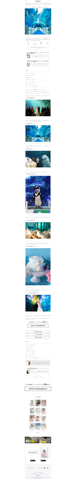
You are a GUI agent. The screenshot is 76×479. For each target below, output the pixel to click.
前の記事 (35, 376)
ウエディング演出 (38, 3)
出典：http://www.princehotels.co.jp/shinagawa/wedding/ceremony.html (34, 143)
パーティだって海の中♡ (31, 81)
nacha (32, 361)
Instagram (47, 44)
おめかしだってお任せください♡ (32, 79)
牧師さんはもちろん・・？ (31, 77)
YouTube (41, 44)
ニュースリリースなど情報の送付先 (38, 472)
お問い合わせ (38, 475)
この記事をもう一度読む (38, 337)
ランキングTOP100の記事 (38, 334)
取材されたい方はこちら (43, 473)
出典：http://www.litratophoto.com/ (30, 313)
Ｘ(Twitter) (35, 44)
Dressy (38, 1)
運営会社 (32, 473)
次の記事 (40, 376)
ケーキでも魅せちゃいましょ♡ (32, 355)
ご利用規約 (34, 473)
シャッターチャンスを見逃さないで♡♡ (33, 357)
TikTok (28, 44)
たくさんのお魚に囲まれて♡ (31, 73)
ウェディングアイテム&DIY (31, 3)
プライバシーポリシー (38, 473)
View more (38, 432)
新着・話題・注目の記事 (38, 331)
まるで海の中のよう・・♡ (31, 75)
